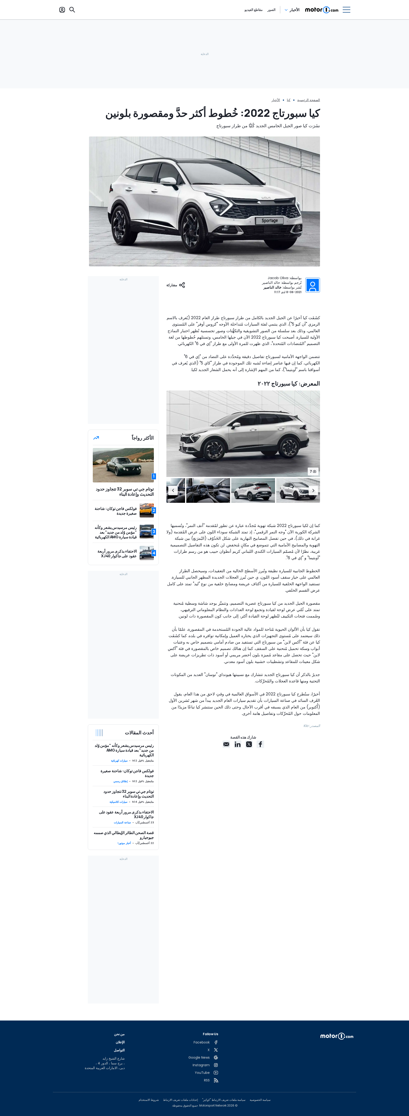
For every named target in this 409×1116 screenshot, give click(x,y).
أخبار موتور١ (124, 843)
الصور (271, 10)
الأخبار (294, 9)
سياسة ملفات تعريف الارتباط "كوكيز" (223, 1100)
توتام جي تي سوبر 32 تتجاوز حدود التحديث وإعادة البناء (128, 794)
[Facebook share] (260, 744)
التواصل (119, 1050)
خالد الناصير (272, 287)
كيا (288, 100)
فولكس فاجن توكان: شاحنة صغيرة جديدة (127, 773)
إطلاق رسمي (120, 781)
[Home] (321, 9)
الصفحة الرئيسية (308, 100)
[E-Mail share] (226, 744)
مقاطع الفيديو (254, 10)
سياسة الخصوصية (260, 1100)
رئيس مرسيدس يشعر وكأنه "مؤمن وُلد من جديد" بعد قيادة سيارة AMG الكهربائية (124, 750)
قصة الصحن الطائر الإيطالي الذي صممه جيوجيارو (124, 835)
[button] (313, 490)
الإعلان (120, 1042)
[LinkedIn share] (237, 744)
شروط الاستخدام (149, 1100)
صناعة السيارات (122, 822)
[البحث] (72, 10)
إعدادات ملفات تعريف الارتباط (180, 1100)
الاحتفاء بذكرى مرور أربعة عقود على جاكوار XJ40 (126, 814)
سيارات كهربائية (119, 760)
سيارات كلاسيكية (119, 802)
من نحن (119, 1034)
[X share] (249, 744)
